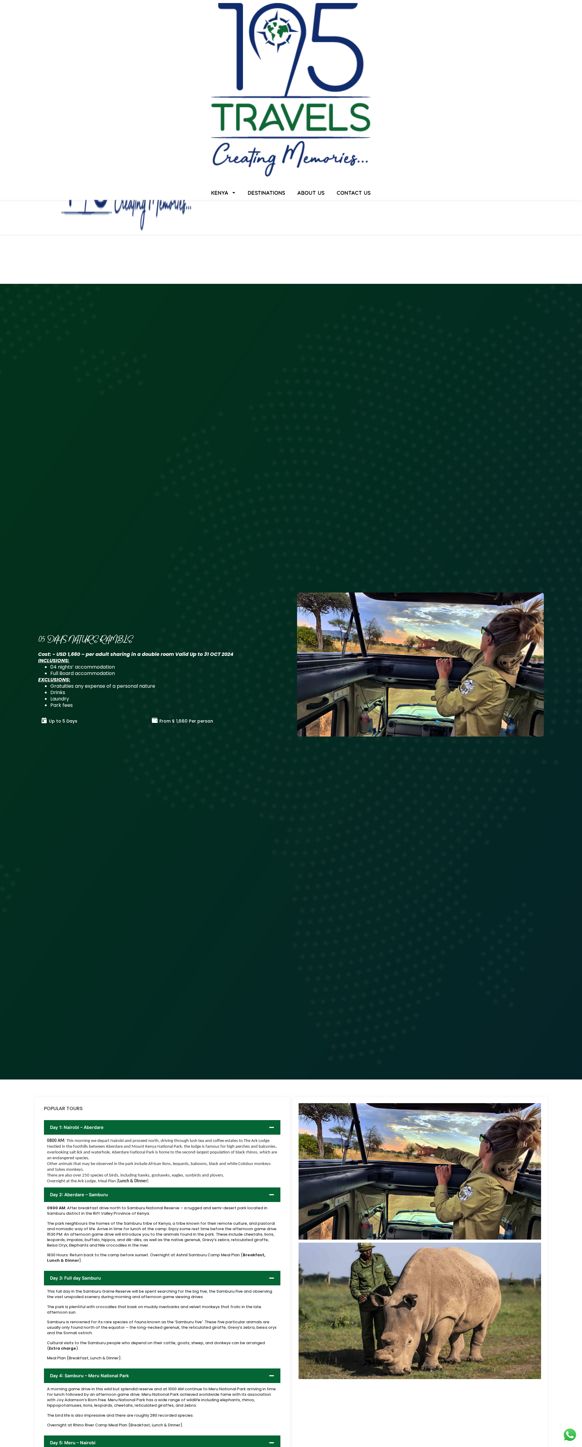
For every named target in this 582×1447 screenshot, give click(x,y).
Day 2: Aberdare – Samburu (79, 1194)
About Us (311, 193)
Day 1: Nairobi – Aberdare (77, 1127)
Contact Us (354, 193)
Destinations (266, 193)
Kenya (220, 193)
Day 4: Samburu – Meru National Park (89, 1375)
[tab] (162, 1127)
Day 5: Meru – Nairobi (72, 1442)
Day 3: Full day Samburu (75, 1278)
